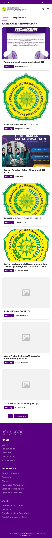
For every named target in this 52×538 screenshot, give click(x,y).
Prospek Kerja (8, 460)
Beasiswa (6, 477)
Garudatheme (25, 535)
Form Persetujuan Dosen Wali (15, 513)
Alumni (5, 481)
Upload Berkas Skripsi (12, 492)
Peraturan (6, 452)
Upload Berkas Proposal (13, 489)
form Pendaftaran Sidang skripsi (21, 403)
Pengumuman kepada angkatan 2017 (24, 62)
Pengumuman (8, 449)
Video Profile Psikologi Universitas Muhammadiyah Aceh (22, 357)
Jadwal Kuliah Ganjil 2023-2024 (21, 124)
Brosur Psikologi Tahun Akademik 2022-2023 (25, 171)
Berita (5, 445)
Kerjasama (7, 509)
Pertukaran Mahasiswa (12, 485)
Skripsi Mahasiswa (10, 473)
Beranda (6, 18)
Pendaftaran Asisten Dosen (14, 517)
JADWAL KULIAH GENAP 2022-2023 (22, 218)
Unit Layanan (8, 456)
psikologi (8, 66)
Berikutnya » (21, 416)
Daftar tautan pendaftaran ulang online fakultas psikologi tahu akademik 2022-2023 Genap (25, 265)
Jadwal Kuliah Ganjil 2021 (17, 311)
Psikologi (8, 177)
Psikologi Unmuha (29, 533)
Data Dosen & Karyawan (13, 505)
